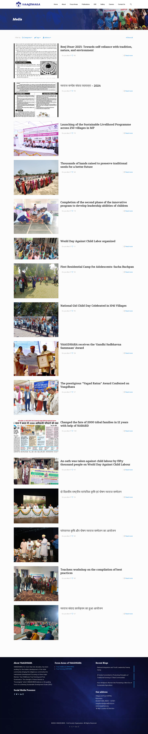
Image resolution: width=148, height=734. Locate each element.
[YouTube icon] (74, 727)
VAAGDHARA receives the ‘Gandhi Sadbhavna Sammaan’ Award (90, 346)
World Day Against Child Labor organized (87, 241)
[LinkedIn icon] (76, 727)
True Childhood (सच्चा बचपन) (65, 667)
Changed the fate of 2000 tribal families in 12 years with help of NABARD (94, 423)
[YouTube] (19, 694)
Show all (130, 37)
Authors (47, 37)
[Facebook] (14, 694)
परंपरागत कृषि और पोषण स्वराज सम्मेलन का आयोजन (88, 530)
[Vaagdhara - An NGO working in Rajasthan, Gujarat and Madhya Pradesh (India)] (28, 4)
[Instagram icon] (78, 727)
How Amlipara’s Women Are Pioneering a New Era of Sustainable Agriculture (114, 684)
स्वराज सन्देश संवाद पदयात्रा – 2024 (80, 85)
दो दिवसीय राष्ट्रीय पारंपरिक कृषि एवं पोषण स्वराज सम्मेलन (91, 492)
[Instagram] (23, 694)
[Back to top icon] (138, 730)
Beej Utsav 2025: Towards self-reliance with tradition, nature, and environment (96, 48)
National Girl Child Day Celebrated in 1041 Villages (93, 305)
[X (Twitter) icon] (72, 727)
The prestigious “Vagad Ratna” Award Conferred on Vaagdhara (94, 384)
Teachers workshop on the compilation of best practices (91, 571)
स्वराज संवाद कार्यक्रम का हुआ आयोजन (81, 608)
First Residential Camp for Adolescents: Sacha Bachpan (97, 266)
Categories (27, 37)
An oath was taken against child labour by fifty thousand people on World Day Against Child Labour (95, 462)
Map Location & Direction (105, 708)
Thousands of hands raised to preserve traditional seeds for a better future (93, 164)
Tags (37, 37)
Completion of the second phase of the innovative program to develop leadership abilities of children (94, 203)
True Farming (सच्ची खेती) (64, 669)
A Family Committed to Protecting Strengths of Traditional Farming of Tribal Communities (112, 676)
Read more (129, 55)
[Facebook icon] (70, 727)
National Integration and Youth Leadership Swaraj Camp (113, 668)
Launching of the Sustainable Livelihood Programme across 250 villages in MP (95, 126)
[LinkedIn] (21, 694)
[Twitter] (16, 694)
